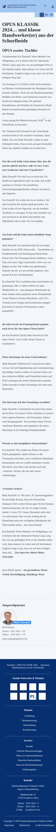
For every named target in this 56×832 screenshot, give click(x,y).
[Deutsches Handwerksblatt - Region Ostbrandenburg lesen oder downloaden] (13, 696)
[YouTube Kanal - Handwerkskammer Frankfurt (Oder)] (32, 686)
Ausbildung (29, 716)
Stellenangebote (29, 769)
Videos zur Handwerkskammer (29, 756)
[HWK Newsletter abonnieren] (23, 696)
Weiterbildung (29, 725)
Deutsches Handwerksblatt (29, 760)
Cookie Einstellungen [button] (44, 825)
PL (46, 15)
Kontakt (29, 746)
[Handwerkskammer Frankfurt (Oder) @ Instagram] (23, 686)
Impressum (9, 825)
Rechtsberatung (29, 730)
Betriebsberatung (29, 720)
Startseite (11, 665)
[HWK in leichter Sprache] (42, 696)
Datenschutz (24, 825)
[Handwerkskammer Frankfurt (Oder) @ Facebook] (42, 686)
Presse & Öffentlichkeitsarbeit (29, 765)
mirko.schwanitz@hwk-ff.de (14, 639)
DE (41, 15)
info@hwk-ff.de (33, 810)
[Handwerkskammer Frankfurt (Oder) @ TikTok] (13, 686)
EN (51, 15)
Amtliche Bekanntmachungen (29, 751)
